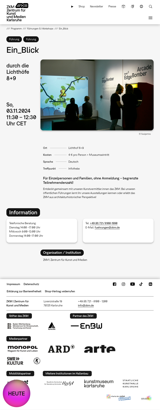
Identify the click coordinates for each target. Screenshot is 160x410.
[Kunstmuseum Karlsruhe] (98, 383)
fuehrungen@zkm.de (107, 227)
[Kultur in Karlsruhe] (37, 361)
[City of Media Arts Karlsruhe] (146, 398)
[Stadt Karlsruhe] (52, 326)
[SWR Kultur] (15, 361)
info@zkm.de (86, 305)
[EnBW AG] (86, 326)
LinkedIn (150, 284)
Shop (82, 6)
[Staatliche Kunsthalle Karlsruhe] (130, 383)
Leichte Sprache (123, 6)
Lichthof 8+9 (76, 148)
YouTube (132, 284)
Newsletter (96, 6)
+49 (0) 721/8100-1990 (104, 223)
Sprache (141, 6)
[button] (97, 94)
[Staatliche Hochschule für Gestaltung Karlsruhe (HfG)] (59, 384)
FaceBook (114, 284)
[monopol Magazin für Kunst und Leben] (22, 348)
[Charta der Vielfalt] (118, 398)
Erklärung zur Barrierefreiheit (24, 291)
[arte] (99, 349)
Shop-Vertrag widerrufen (60, 291)
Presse (112, 6)
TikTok (141, 284)
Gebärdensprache (132, 6)
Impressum (13, 284)
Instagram (123, 284)
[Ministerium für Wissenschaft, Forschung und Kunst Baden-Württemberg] (22, 326)
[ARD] (61, 349)
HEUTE (16, 393)
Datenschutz (31, 284)
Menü (150, 17)
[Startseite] (20, 12)
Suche (150, 6)
